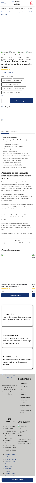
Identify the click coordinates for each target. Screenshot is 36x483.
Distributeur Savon (10, 433)
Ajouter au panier (21, 101)
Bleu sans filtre (7, 80)
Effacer (3, 96)
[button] (6, 69)
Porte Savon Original (10, 450)
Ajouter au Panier (17, 479)
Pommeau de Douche (27, 242)
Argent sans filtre (7, 88)
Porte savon (4, 8)
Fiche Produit (5, 131)
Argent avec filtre (19, 88)
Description (14, 131)
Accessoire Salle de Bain (20, 8)
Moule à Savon (9, 428)
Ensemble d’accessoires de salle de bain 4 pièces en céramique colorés (14, 285)
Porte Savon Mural (10, 426)
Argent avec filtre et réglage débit (11, 92)
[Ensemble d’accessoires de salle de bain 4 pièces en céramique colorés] (15, 268)
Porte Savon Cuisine (10, 447)
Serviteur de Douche (10, 431)
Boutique (11, 8)
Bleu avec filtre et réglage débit (11, 84)
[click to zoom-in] (17, 27)
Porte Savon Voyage (10, 445)
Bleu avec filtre (18, 80)
